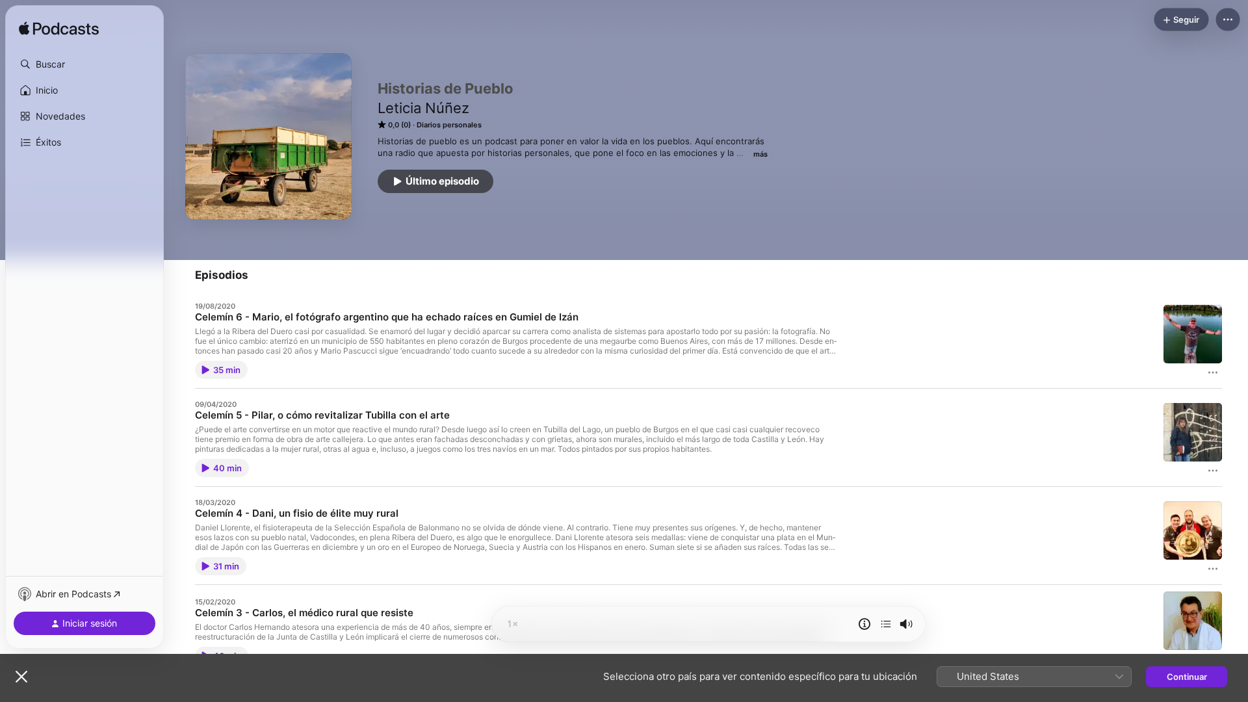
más (760, 154)
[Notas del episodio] (864, 624)
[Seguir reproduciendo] (886, 624)
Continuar (1187, 676)
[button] (84, 64)
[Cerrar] (21, 676)
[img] (59, 29)
